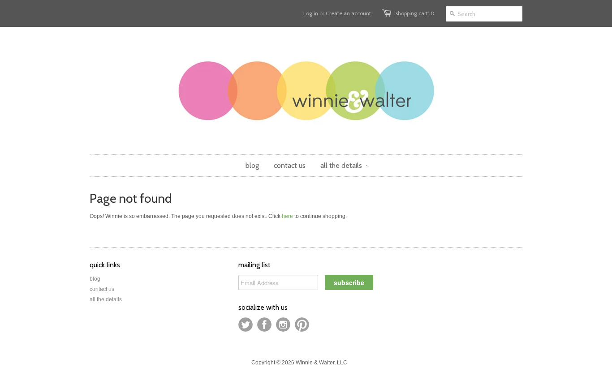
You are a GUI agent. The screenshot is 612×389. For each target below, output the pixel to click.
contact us (102, 289)
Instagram (283, 324)
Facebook (264, 324)
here (287, 216)
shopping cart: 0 (415, 13)
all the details (106, 299)
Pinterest (302, 324)
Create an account (348, 13)
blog (95, 279)
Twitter (245, 324)
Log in (310, 13)
